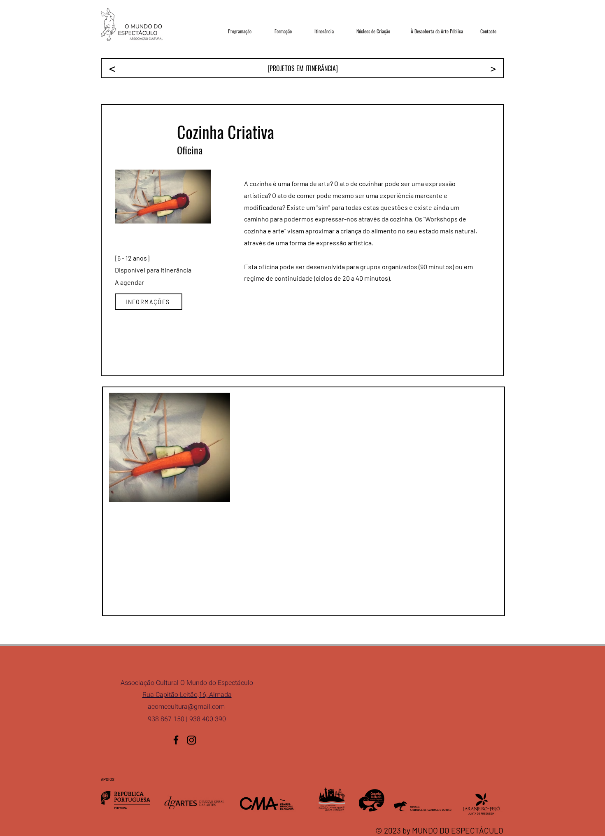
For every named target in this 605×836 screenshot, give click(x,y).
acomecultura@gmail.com (186, 707)
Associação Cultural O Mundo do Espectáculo (187, 683)
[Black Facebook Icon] (176, 740)
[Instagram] (192, 740)
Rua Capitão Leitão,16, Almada (187, 695)
